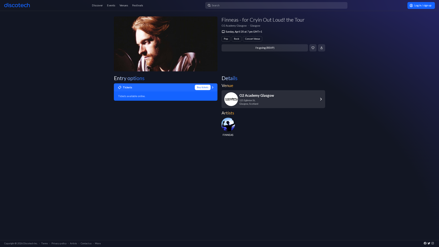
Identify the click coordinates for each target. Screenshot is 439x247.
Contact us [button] (86, 243)
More (98, 243)
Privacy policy (59, 243)
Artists (73, 243)
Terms (44, 243)
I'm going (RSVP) (264, 47)
